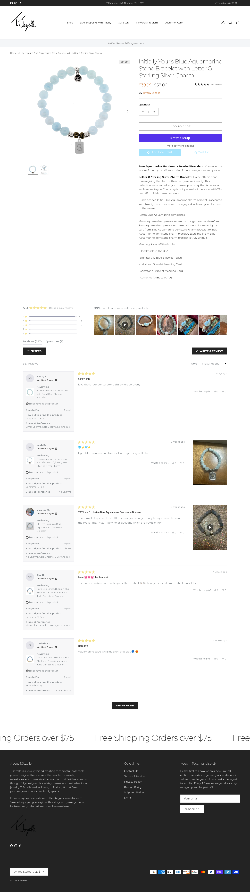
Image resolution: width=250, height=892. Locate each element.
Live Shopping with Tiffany (95, 22)
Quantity (144, 104)
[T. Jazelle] (23, 23)
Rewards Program (147, 22)
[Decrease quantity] (142, 111)
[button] (52, 316)
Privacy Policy (132, 781)
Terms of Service (134, 776)
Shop (70, 22)
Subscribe (192, 809)
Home (13, 53)
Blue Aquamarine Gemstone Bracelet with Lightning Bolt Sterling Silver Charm (52, 462)
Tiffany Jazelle (151, 92)
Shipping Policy (134, 792)
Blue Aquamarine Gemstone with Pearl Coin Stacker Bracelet (52, 394)
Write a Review (213, 351)
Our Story (123, 22)
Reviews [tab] (32, 342)
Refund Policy (133, 787)
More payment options (180, 145)
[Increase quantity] (155, 111)
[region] (160, 325)
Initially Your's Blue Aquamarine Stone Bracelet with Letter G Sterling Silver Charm (60, 53)
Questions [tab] (54, 342)
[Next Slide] (224, 325)
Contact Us (131, 771)
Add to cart (180, 126)
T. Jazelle (22, 880)
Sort (194, 363)
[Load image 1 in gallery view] (79, 109)
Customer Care (174, 22)
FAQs (127, 797)
